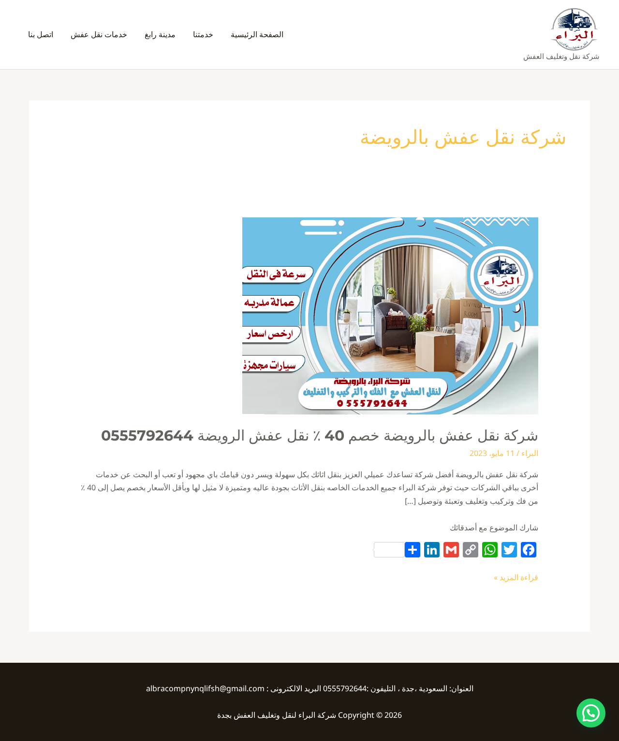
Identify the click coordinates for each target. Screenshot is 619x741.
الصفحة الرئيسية (257, 34)
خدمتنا (203, 34)
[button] (590, 712)
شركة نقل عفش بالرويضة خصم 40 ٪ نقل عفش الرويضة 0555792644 (319, 435)
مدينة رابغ (160, 34)
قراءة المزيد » (516, 577)
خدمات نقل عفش (99, 34)
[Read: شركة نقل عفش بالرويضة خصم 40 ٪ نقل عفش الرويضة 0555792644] (390, 315)
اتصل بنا (40, 34)
